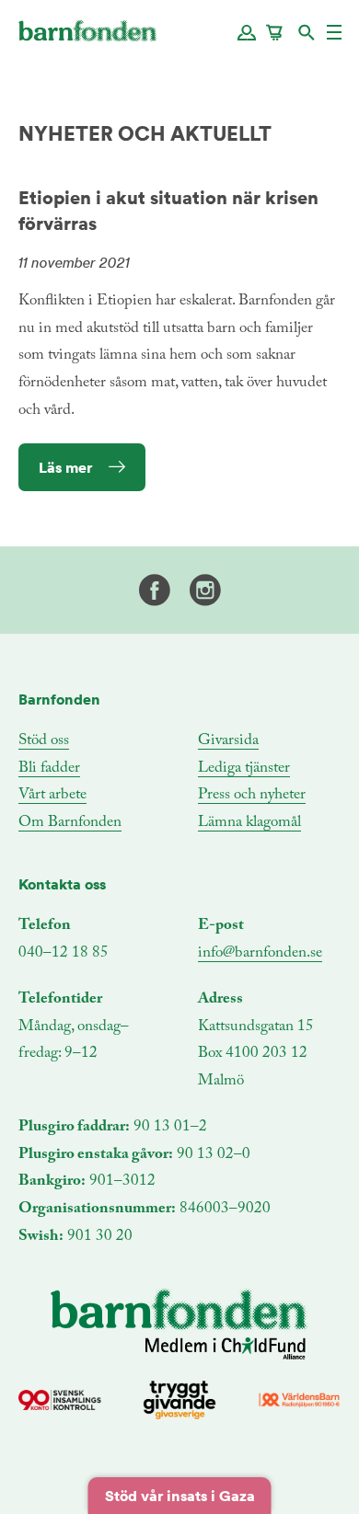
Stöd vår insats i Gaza (180, 1495)
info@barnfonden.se (260, 953)
